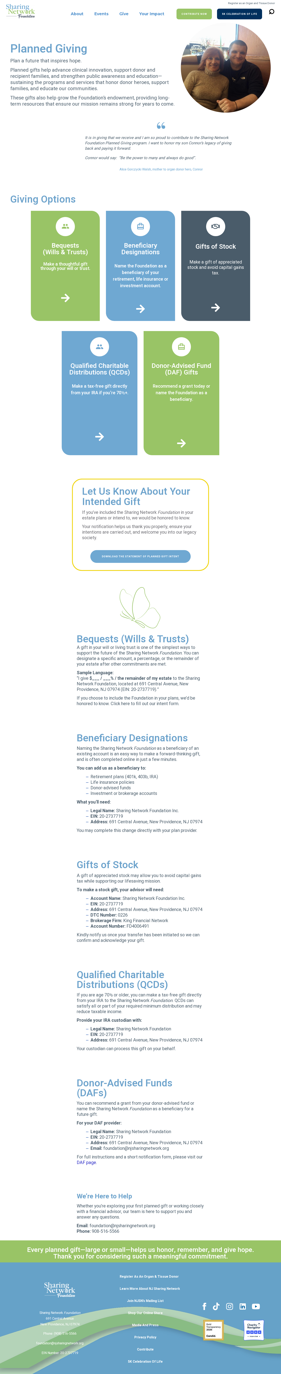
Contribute (145, 1349)
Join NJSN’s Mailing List (145, 1300)
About (77, 13)
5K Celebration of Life (239, 14)
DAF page (86, 1162)
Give (124, 13)
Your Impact (151, 13)
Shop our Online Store (145, 1313)
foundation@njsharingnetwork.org (60, 1343)
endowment (120, 97)
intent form (167, 704)
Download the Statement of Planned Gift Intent (140, 556)
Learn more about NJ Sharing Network (150, 1288)
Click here (120, 704)
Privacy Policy (145, 1337)
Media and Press (145, 1325)
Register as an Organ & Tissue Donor (149, 1276)
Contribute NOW (194, 14)
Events (101, 13)
